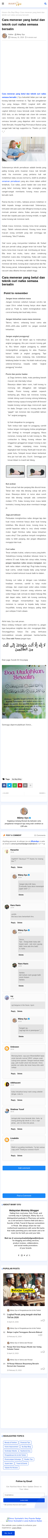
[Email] (25, 785)
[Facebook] (4, 785)
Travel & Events (21, 1463)
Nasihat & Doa (25, 1451)
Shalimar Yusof (17, 1109)
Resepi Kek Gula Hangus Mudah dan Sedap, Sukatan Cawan (24, 1348)
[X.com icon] (29, 1256)
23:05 (12, 998)
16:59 (20, 966)
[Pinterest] (20, 785)
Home (4, 12)
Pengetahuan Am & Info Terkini (15, 1455)
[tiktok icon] (27, 1256)
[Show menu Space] (3, 3)
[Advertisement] (24, 66)
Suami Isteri (9, 1463)
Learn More (16, 1528)
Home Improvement (11, 1447)
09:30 (12, 1049)
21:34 (12, 1085)
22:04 (12, 907)
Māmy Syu (23, 818)
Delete (19, 867)
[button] (45, 3)
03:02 (20, 1021)
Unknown (14, 1047)
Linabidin (14, 1138)
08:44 (12, 1111)
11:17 (12, 1140)
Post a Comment (24, 1196)
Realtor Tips (28, 1459)
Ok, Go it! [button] (8, 1533)
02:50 (20, 877)
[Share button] (30, 785)
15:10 (12, 852)
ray (11, 996)
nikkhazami (15, 1083)
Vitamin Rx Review (11, 1468)
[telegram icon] (24, 1256)
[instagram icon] (22, 1256)
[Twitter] (9, 785)
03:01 (20, 933)
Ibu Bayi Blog (13, 12)
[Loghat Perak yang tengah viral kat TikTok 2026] (24, 1289)
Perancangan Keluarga (13, 1459)
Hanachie (14, 850)
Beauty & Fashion (11, 1442)
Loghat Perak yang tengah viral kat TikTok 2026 (24, 1315)
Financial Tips (25, 1442)
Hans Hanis (15, 905)
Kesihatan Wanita (11, 1451)
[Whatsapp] (14, 785)
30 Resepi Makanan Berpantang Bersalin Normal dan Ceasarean (23, 1365)
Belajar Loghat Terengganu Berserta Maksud (24, 1332)
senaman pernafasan (11, 181)
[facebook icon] (19, 1256)
